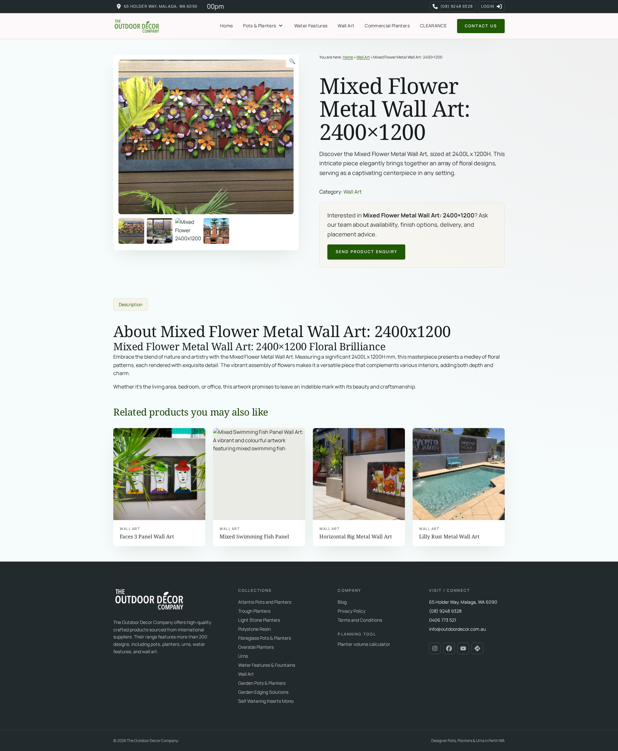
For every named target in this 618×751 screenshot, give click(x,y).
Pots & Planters (259, 26)
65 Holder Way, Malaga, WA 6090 (160, 6)
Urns (243, 656)
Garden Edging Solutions (263, 692)
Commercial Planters (387, 26)
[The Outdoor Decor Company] (148, 599)
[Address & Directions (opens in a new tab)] (477, 648)
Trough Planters (254, 611)
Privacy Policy (351, 611)
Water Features (311, 26)
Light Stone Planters (259, 620)
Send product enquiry (366, 251)
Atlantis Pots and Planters (264, 602)
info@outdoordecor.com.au (457, 629)
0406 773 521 (442, 620)
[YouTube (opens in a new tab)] (463, 648)
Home (226, 26)
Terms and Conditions (360, 620)
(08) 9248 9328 (445, 611)
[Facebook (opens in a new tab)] (449, 648)
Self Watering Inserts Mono (266, 701)
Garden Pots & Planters (262, 683)
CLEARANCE (433, 26)
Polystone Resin (254, 629)
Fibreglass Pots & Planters (264, 638)
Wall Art (346, 26)
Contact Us (481, 26)
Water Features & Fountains (266, 665)
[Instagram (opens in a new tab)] (435, 648)
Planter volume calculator (364, 644)
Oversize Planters (256, 647)
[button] (292, 61)
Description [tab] (130, 304)
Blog (342, 602)
